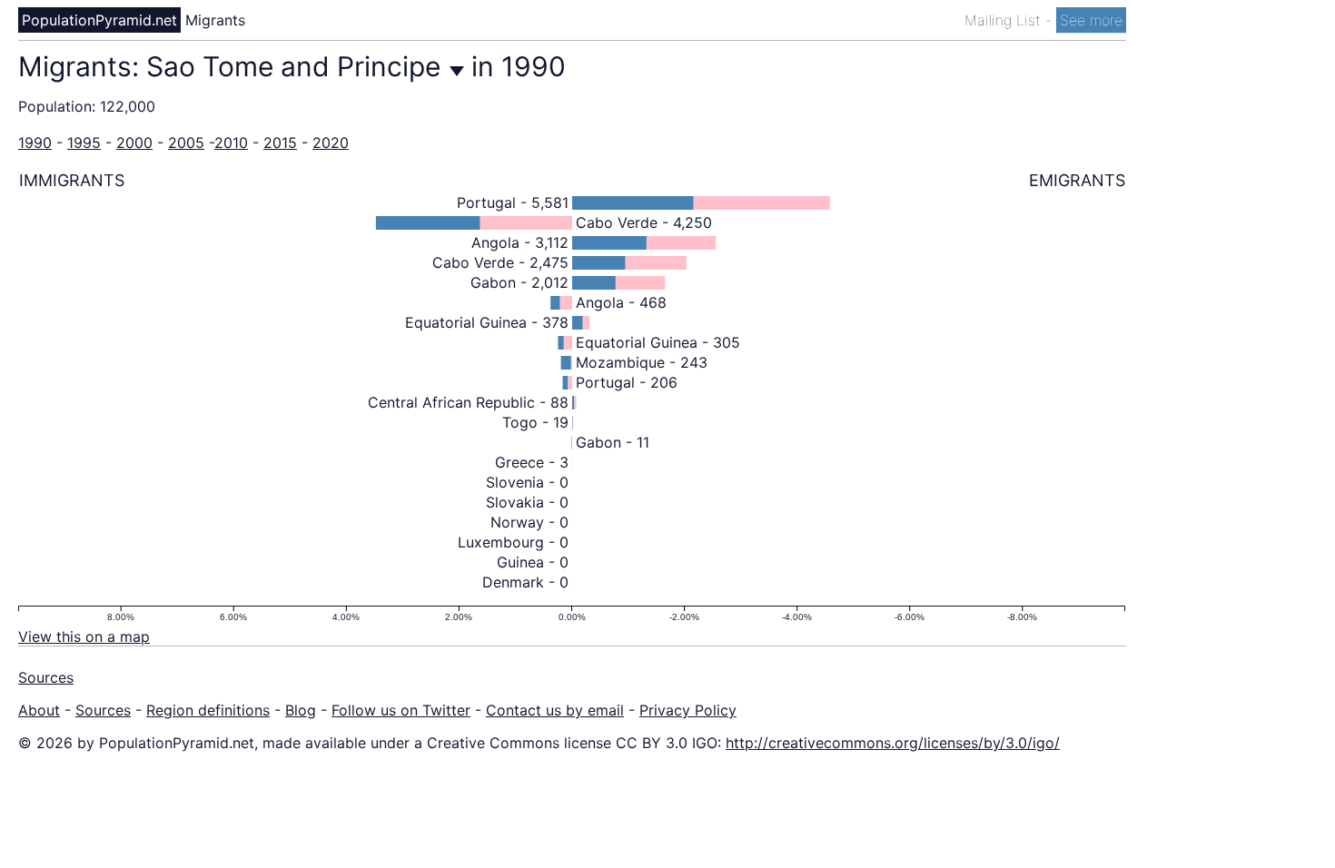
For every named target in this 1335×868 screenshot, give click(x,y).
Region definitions (208, 710)
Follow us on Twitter (400, 710)
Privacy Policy (688, 710)
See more (1091, 20)
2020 (330, 142)
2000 (134, 142)
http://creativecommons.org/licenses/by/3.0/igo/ (893, 743)
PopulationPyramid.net (99, 20)
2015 (280, 142)
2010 (231, 142)
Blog (300, 710)
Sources (46, 677)
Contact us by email (555, 710)
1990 (35, 142)
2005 (186, 142)
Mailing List (1004, 20)
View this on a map (84, 636)
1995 (84, 142)
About (39, 710)
